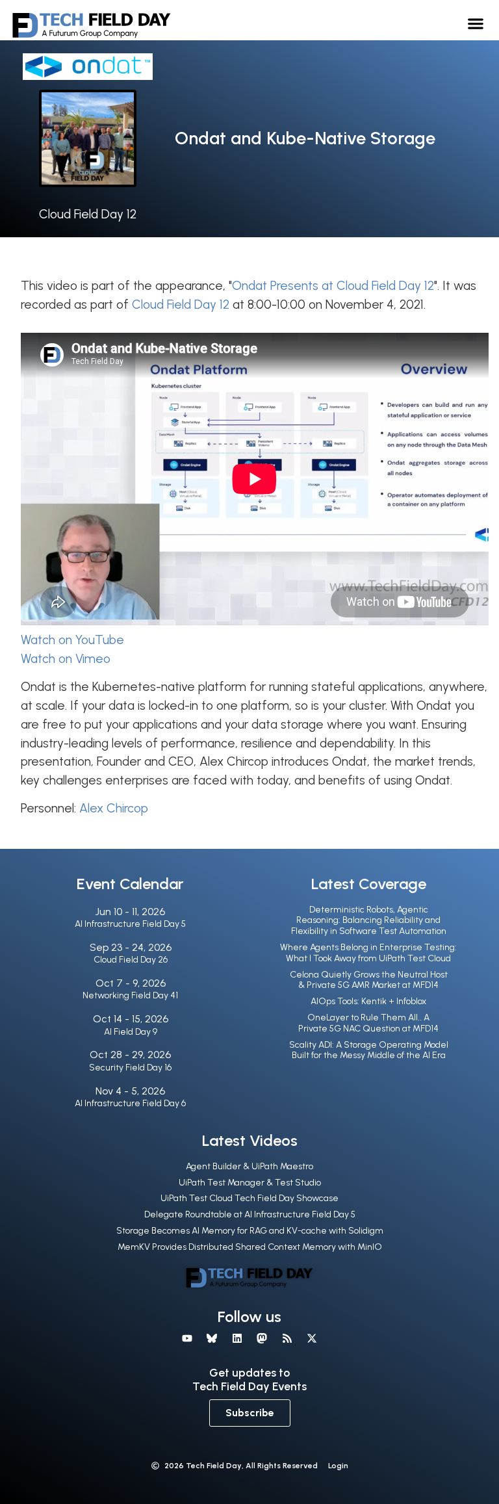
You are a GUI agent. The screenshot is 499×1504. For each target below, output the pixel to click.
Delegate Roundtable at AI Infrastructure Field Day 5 (249, 1214)
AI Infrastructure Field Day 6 (130, 1103)
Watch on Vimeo (65, 658)
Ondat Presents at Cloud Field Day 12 (333, 285)
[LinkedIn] (237, 1338)
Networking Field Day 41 (130, 995)
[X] (312, 1338)
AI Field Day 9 (130, 1031)
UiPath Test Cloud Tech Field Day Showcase (249, 1198)
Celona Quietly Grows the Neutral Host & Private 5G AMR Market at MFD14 (369, 980)
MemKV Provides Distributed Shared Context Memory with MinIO (250, 1246)
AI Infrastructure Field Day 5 (130, 923)
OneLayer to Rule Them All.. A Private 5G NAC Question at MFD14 (368, 1023)
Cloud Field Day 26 (131, 959)
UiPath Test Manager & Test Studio (250, 1182)
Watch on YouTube (72, 639)
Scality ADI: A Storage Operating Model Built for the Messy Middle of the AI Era (368, 1050)
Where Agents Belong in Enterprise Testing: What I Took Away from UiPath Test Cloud (368, 953)
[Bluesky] (212, 1338)
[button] (476, 23)
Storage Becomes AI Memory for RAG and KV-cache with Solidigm (249, 1230)
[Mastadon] (262, 1338)
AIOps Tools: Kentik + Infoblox (368, 1001)
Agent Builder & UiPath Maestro (249, 1166)
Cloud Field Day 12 (87, 214)
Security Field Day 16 (130, 1067)
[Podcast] (286, 1338)
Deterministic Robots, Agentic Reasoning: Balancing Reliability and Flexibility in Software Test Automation (368, 920)
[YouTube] (187, 1338)
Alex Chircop (113, 808)
